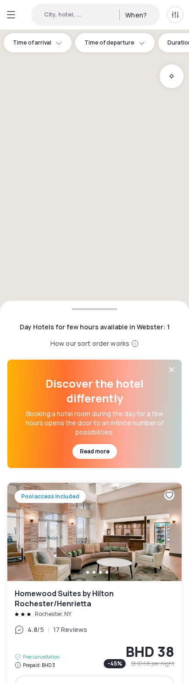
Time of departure (109, 42)
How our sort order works (89, 343)
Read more (95, 451)
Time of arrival (32, 42)
